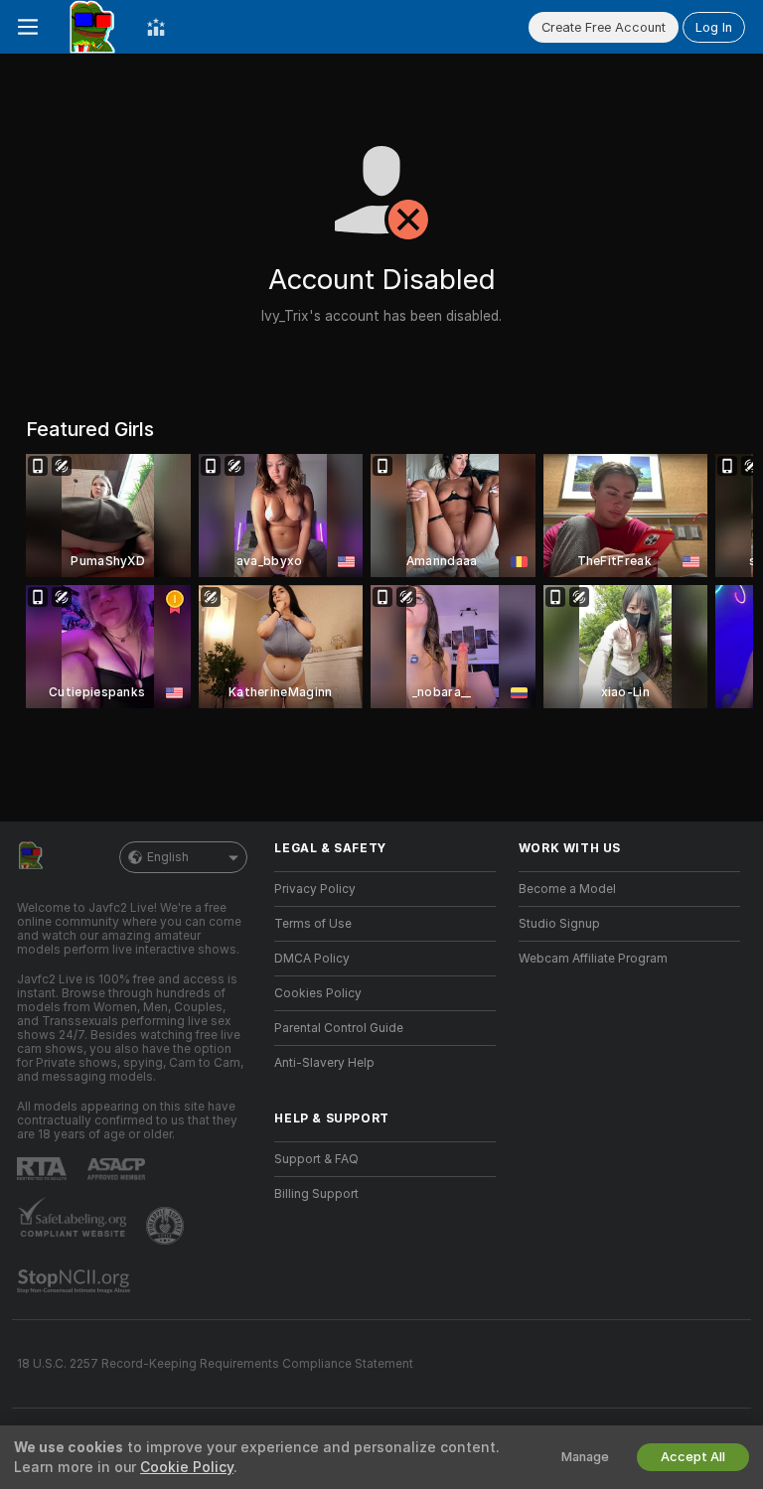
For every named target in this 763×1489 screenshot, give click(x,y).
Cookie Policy (186, 1467)
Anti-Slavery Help (324, 1063)
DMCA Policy (312, 959)
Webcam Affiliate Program (593, 959)
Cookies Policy (318, 993)
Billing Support (316, 1194)
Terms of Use (313, 924)
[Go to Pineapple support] (167, 1226)
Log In (713, 27)
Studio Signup (559, 924)
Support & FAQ (316, 1159)
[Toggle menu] (28, 27)
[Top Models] (156, 27)
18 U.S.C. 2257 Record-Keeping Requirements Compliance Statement (215, 1364)
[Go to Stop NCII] (75, 1281)
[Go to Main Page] (92, 27)
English (168, 857)
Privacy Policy (315, 889)
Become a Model (567, 889)
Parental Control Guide (338, 1028)
